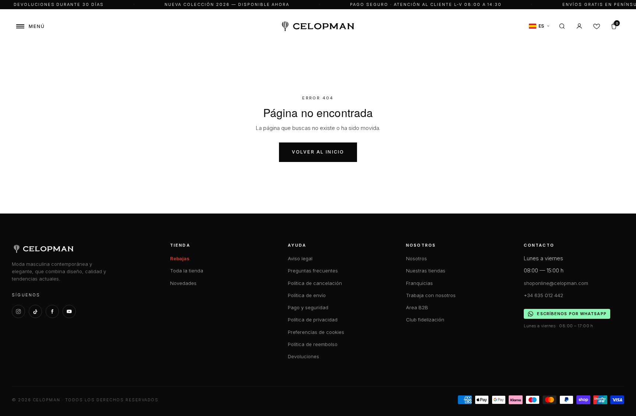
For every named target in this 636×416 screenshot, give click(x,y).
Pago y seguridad (308, 307)
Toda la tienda (186, 271)
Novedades (183, 283)
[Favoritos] (596, 26)
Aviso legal (300, 258)
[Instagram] (18, 311)
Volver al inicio (318, 152)
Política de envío (307, 295)
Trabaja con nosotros (431, 295)
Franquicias (419, 283)
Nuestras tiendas (425, 271)
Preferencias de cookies (316, 332)
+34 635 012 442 (543, 295)
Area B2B (417, 307)
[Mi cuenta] (579, 26)
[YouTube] (69, 311)
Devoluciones (303, 356)
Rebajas (180, 258)
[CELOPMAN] (318, 26)
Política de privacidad (313, 319)
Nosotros (416, 258)
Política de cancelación (315, 283)
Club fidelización (425, 319)
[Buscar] (562, 26)
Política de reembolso (313, 344)
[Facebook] (52, 311)
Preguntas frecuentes (313, 271)
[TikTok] (35, 311)
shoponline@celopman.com (556, 283)
